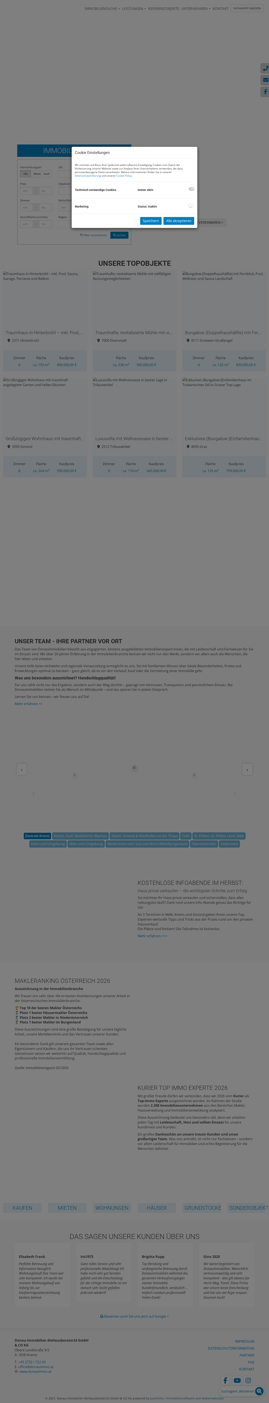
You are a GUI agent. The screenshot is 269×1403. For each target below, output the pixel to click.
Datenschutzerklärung (88, 175)
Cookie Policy (124, 175)
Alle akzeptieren (178, 220)
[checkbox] (191, 189)
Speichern (151, 220)
